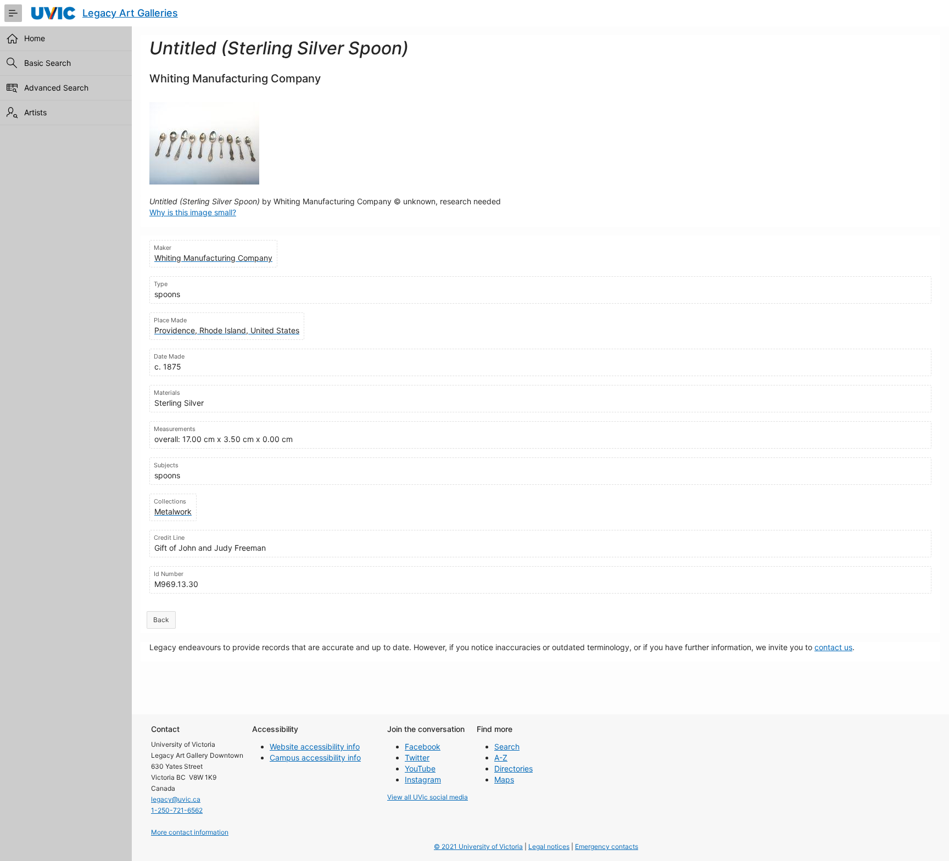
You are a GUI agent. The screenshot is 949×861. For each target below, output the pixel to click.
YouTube (420, 768)
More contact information (189, 832)
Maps (504, 779)
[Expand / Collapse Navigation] (13, 13)
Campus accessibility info (315, 757)
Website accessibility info (315, 746)
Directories (513, 768)
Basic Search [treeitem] (47, 63)
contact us (833, 647)
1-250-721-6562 (177, 810)
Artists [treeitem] (35, 112)
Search (507, 746)
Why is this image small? (192, 212)
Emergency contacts (606, 846)
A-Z (500, 757)
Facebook (422, 746)
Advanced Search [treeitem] (56, 87)
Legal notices (549, 846)
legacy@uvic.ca (175, 799)
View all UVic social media (427, 797)
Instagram (423, 779)
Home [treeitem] (34, 38)
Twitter (417, 757)
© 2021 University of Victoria (478, 846)
